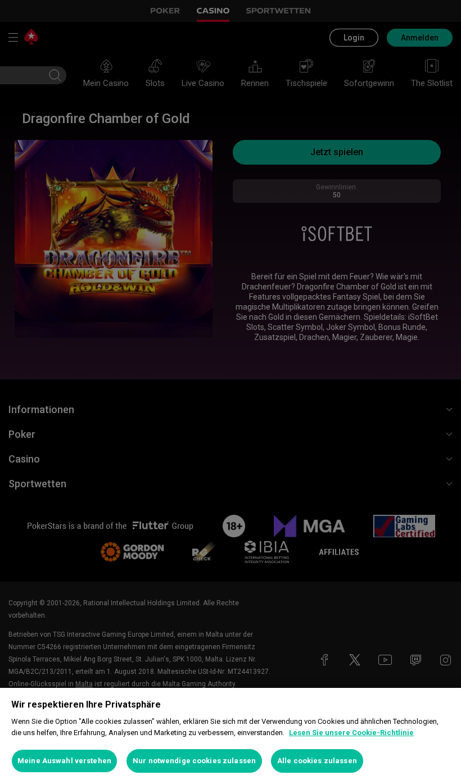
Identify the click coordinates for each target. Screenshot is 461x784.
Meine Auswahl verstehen (64, 760)
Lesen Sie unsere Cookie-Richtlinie (351, 732)
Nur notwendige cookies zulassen (194, 760)
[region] (230, 736)
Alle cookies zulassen (317, 760)
